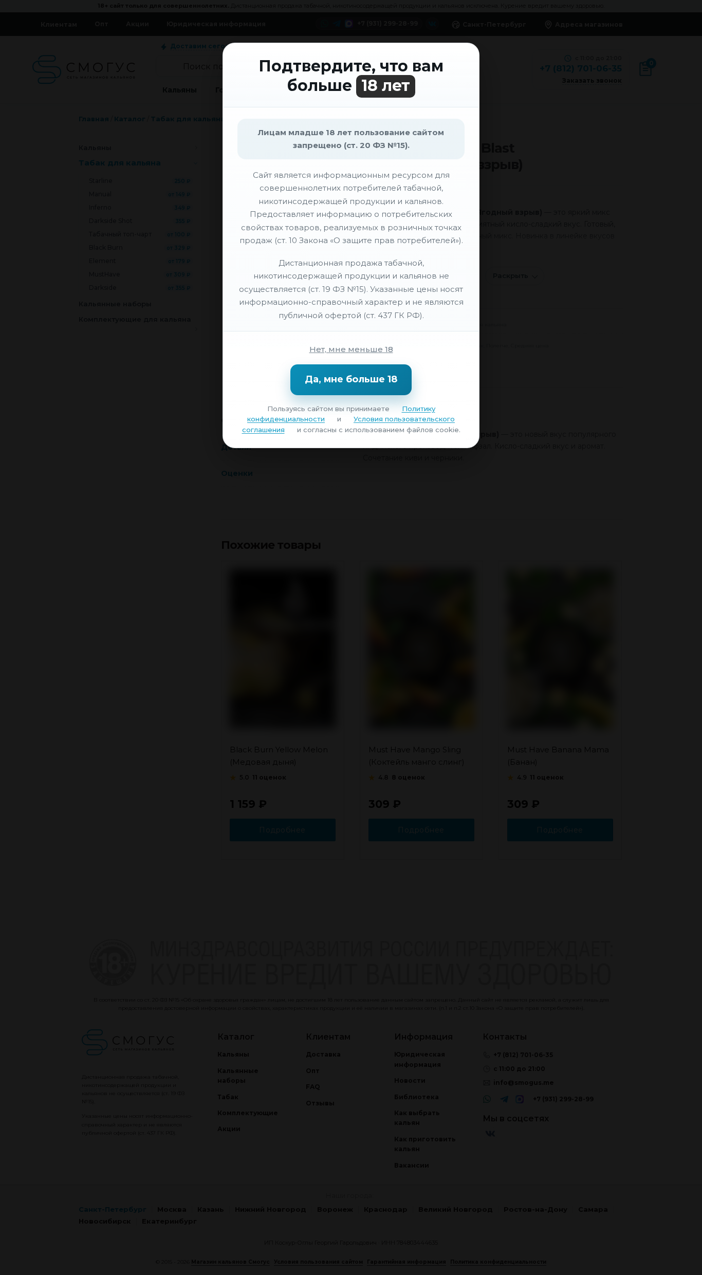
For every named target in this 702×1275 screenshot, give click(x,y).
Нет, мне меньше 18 (351, 349)
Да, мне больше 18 (351, 379)
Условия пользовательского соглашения (348, 424)
